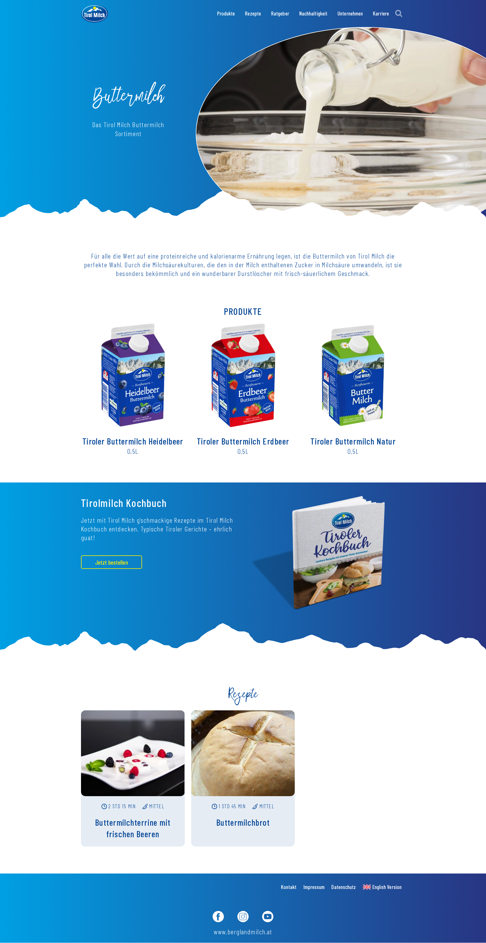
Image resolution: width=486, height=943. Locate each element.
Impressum (314, 887)
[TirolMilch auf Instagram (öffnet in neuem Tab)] (243, 917)
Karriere (381, 13)
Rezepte (253, 13)
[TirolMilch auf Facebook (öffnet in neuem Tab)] (218, 917)
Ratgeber (280, 13)
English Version (387, 887)
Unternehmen (350, 13)
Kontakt (289, 887)
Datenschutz (343, 887)
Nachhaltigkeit (313, 13)
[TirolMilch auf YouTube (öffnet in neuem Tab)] (267, 917)
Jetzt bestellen (111, 562)
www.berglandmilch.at (243, 932)
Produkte (226, 13)
